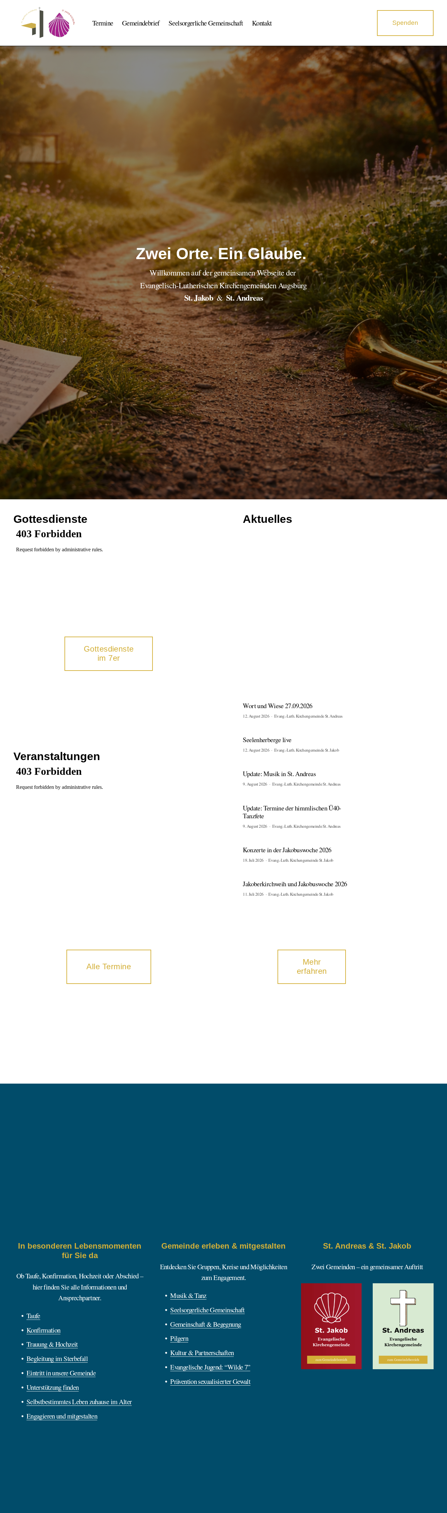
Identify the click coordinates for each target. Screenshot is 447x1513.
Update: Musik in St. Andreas (279, 773)
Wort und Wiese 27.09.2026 (277, 705)
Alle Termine (108, 966)
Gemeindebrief (141, 22)
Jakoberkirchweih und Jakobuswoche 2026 (295, 883)
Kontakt (262, 22)
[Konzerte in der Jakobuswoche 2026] (277, 843)
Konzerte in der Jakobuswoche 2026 (287, 849)
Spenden (405, 22)
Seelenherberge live (267, 739)
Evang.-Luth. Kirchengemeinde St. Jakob (306, 750)
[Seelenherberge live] (264, 733)
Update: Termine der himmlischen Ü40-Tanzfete (292, 812)
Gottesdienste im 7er (109, 653)
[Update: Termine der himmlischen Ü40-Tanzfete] (286, 801)
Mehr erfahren (312, 966)
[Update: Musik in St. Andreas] (272, 767)
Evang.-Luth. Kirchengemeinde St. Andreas (308, 716)
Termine (102, 22)
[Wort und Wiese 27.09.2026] (271, 699)
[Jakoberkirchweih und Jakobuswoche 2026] (283, 877)
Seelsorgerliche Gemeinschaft (206, 22)
